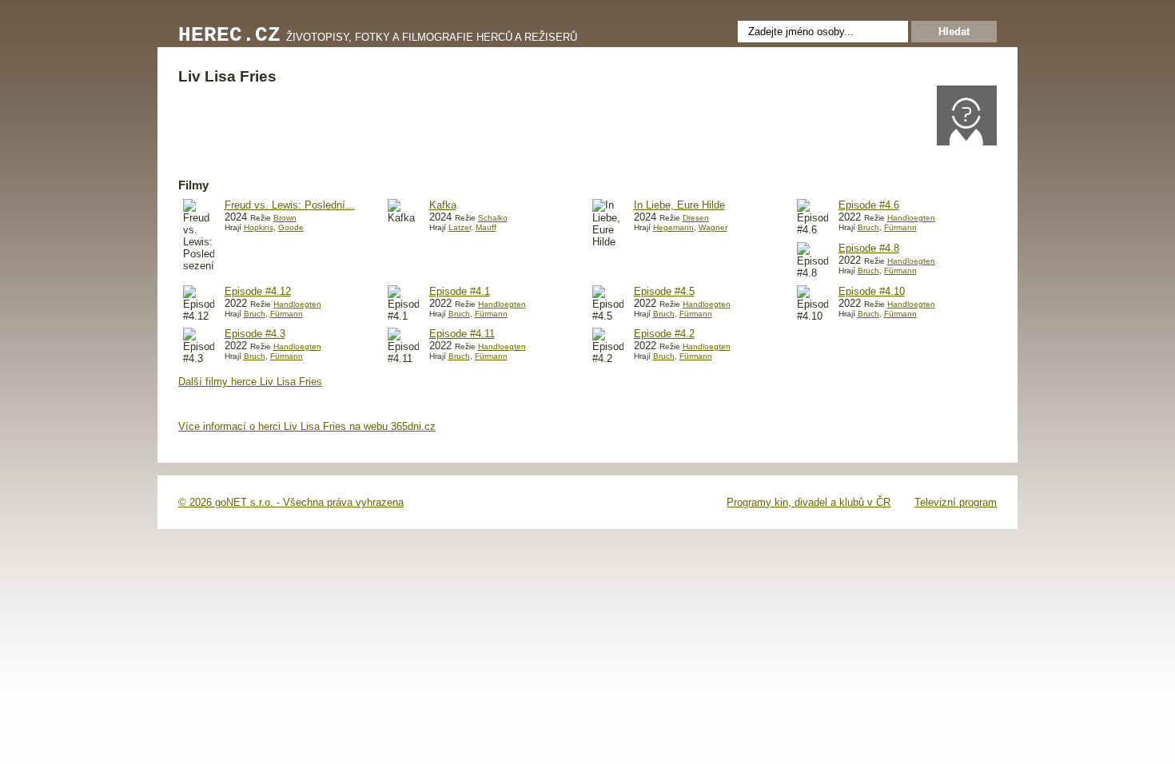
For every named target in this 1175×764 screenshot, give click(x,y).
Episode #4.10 (871, 291)
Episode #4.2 (664, 334)
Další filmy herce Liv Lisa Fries (250, 382)
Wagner (713, 227)
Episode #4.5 (664, 291)
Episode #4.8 (868, 248)
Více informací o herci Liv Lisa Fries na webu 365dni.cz (307, 426)
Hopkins (258, 227)
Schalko (493, 217)
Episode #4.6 (868, 205)
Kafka (442, 205)
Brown (285, 217)
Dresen (696, 217)
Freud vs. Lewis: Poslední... (290, 205)
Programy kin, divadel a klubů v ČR (808, 502)
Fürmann (900, 227)
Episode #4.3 (255, 334)
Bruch (868, 227)
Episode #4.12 (258, 291)
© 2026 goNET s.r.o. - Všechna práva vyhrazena (291, 502)
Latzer (459, 227)
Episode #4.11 (462, 334)
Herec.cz (229, 35)
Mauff (486, 227)
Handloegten (911, 217)
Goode (291, 227)
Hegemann (673, 227)
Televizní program (955, 502)
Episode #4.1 (459, 291)
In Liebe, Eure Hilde (679, 205)
